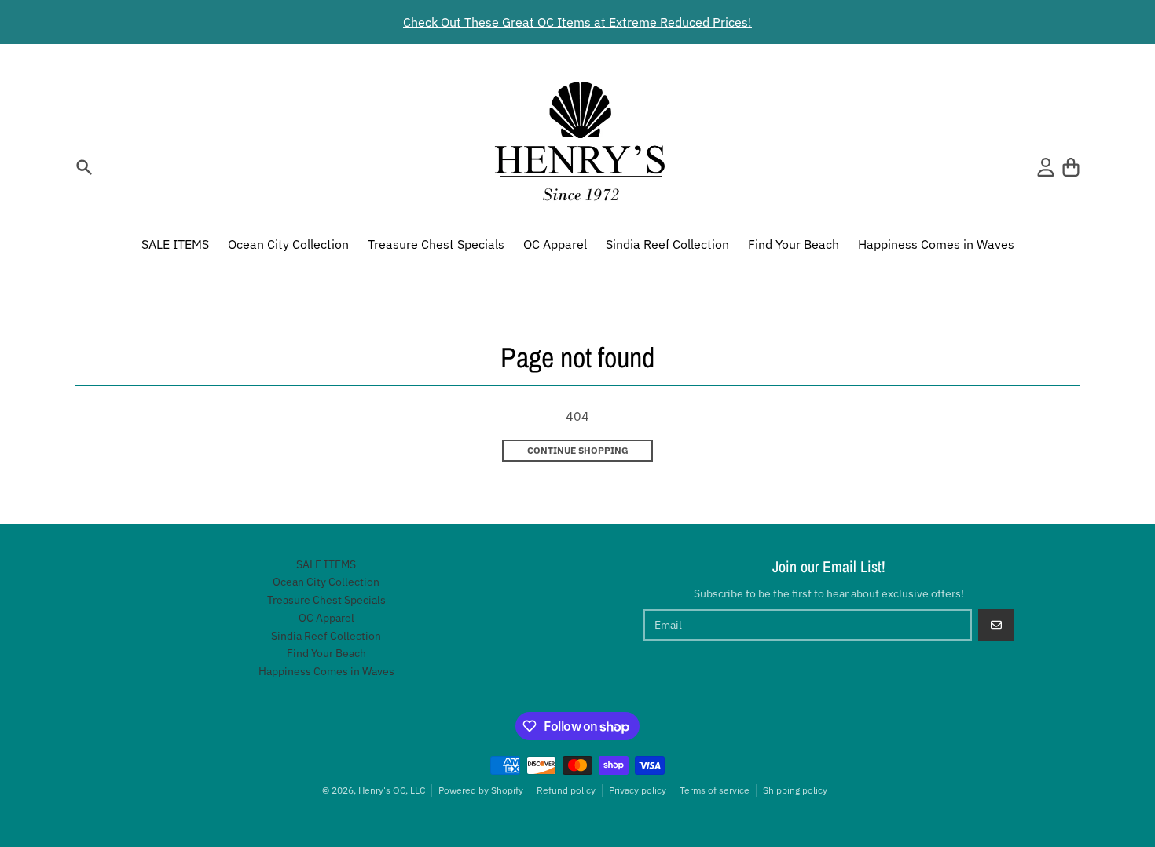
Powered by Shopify (480, 790)
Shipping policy (795, 790)
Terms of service (715, 790)
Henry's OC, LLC (391, 790)
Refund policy (566, 790)
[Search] (84, 167)
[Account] (1045, 167)
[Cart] (1071, 167)
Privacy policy (637, 790)
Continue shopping (578, 450)
